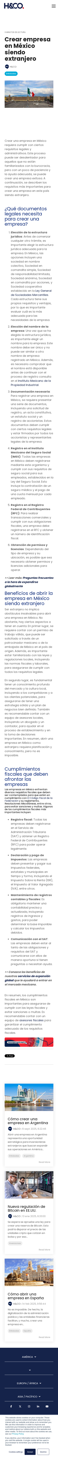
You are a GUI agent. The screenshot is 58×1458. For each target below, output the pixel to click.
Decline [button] (43, 1451)
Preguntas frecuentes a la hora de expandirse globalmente (29, 582)
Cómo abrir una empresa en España (26, 1296)
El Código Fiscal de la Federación (28, 799)
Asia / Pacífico (27, 1396)
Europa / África (27, 1383)
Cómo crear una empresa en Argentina (28, 1121)
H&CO (13, 66)
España (27, 1331)
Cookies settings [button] (16, 1451)
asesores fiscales (31, 1020)
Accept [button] (30, 1451)
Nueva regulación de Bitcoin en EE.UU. (26, 1208)
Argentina (29, 1156)
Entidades (11, 73)
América (27, 1357)
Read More (44, 1162)
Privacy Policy (18, 1433)
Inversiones (15, 1243)
